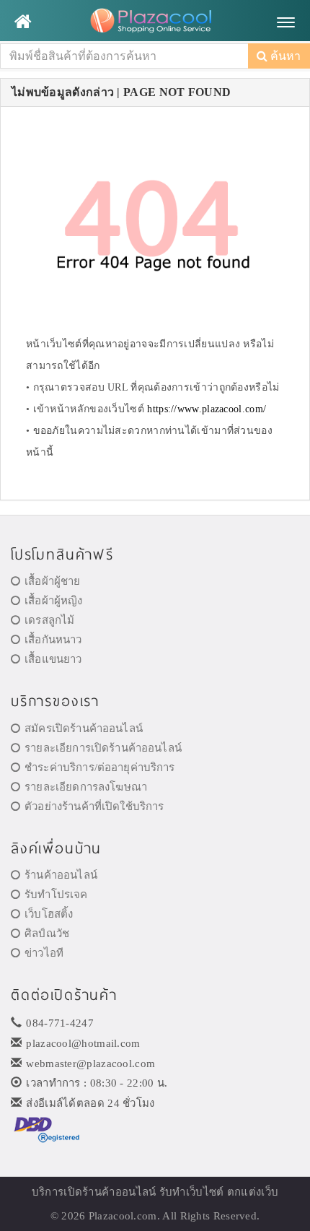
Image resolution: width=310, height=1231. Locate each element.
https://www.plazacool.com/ (206, 409)
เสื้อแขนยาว (53, 659)
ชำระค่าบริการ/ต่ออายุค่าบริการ (99, 767)
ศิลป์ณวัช (47, 933)
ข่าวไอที (44, 953)
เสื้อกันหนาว (53, 639)
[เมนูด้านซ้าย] (22, 21)
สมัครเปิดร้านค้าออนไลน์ (84, 728)
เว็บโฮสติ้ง (49, 914)
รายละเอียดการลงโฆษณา (86, 787)
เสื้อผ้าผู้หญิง (53, 600)
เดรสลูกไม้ (49, 620)
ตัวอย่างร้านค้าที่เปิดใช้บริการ (94, 806)
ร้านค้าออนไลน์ (61, 875)
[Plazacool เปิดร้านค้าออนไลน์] (155, 21)
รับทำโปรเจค (56, 894)
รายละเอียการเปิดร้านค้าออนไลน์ (103, 748)
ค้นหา (284, 56)
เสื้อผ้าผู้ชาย (52, 581)
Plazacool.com (123, 1216)
